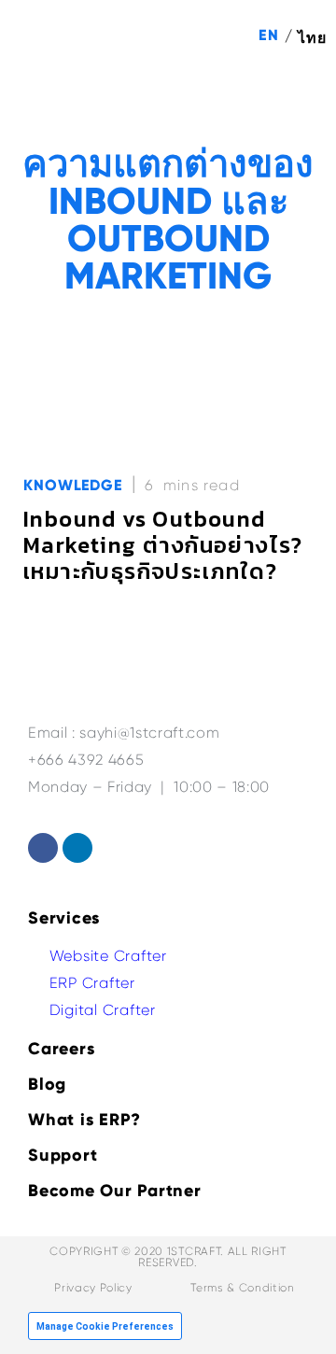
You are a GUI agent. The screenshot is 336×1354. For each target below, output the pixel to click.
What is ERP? (84, 1119)
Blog (47, 1084)
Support (62, 1155)
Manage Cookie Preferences (105, 1326)
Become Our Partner (115, 1190)
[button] (299, 104)
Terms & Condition (242, 1287)
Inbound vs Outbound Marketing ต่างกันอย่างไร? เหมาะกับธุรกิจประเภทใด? (163, 544)
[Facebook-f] (43, 848)
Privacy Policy (93, 1287)
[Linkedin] (77, 848)
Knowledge (72, 485)
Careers (61, 1048)
